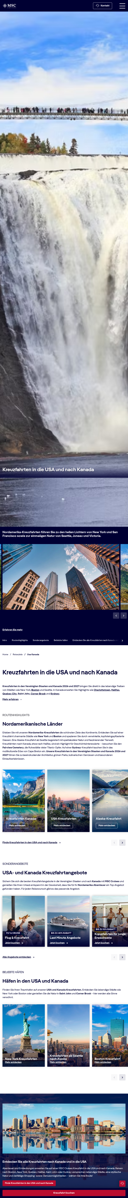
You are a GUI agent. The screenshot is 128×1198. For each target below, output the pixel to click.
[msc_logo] (9, 5)
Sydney (55, 694)
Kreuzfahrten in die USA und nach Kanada (48, 469)
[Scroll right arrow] (122, 640)
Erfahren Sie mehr (12, 630)
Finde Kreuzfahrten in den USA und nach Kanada (29, 1183)
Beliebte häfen (61, 640)
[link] (17, 825)
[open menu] (122, 5)
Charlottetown (102, 690)
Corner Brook (38, 694)
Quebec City (9, 694)
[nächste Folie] (122, 843)
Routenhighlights (20, 640)
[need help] (122, 1184)
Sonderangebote (41, 640)
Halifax (115, 690)
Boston (35, 690)
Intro (4, 640)
